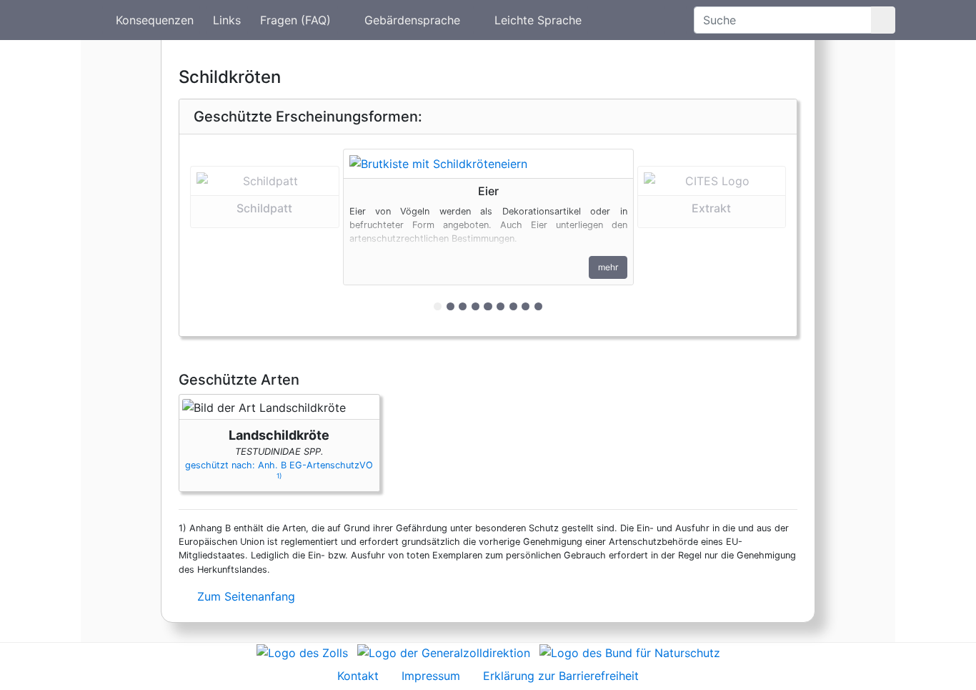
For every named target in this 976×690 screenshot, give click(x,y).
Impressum (431, 676)
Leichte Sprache (538, 20)
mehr (608, 267)
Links (227, 20)
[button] (264, 235)
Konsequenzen (155, 20)
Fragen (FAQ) (295, 20)
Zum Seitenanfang (244, 596)
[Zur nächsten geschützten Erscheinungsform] (488, 163)
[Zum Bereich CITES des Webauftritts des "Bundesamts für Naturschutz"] (630, 651)
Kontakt (358, 676)
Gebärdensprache (412, 20)
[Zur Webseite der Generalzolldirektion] (443, 651)
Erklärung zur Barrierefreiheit (561, 676)
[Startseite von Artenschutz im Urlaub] (92, 20)
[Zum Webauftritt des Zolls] (302, 651)
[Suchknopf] (883, 20)
